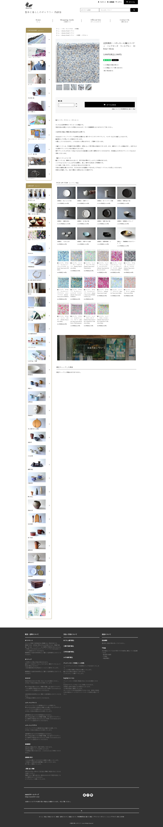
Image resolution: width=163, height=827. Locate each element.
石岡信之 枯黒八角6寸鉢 (103, 221)
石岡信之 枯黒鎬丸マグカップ (125, 221)
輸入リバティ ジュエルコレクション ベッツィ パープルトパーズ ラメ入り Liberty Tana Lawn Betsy (116, 266)
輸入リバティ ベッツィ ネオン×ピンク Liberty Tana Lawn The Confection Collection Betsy (89, 319)
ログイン (120, 2)
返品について (115, 109)
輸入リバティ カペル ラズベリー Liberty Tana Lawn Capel (103, 291)
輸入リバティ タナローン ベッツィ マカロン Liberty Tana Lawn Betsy (63, 318)
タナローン (85, 35)
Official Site (96, 21)
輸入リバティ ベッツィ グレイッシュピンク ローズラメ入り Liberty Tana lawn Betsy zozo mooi (103, 266)
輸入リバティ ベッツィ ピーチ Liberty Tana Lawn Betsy (129, 291)
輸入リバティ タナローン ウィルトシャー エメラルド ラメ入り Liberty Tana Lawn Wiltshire (76, 293)
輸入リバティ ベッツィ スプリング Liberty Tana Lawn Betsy (116, 291)
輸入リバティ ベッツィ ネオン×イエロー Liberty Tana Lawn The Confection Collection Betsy (103, 319)
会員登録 (111, 2)
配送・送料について (61, 817)
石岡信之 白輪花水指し (64, 221)
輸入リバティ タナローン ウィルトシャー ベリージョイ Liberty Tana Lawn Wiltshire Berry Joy (90, 293)
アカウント (103, 2)
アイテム (132, 2)
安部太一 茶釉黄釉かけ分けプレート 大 (126, 242)
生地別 (78, 35)
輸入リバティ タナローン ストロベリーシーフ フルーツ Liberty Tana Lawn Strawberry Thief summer (76, 319)
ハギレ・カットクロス (67, 28)
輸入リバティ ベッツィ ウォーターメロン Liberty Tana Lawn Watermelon (90, 265)
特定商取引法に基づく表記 (128, 109)
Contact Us (124, 21)
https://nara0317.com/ (32, 797)
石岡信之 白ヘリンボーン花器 (105, 200)
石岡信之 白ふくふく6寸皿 (64, 200)
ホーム (57, 28)
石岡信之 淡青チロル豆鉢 (84, 241)
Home (38, 21)
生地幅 (76, 28)
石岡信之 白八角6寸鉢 (83, 221)
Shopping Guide (67, 21)
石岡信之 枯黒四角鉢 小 (104, 241)
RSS (118, 817)
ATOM (122, 817)
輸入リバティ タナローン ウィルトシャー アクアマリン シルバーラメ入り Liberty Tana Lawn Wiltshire (63, 293)
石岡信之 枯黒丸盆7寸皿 (123, 200)
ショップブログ (111, 817)
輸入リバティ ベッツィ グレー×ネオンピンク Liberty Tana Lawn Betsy (76, 265)
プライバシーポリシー (99, 817)
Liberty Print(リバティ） (68, 31)
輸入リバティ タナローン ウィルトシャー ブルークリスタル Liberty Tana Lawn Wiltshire (63, 266)
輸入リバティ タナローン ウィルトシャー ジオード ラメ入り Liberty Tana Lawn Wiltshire (130, 266)
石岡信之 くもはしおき (63, 241)
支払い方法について (49, 817)
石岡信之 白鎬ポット (82, 200)
